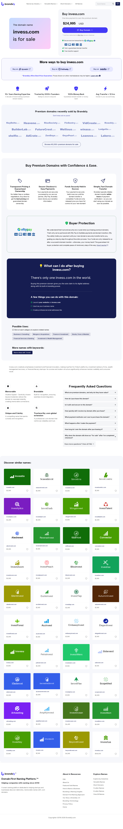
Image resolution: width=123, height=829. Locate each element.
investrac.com (99, 575)
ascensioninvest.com (42, 691)
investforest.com (11, 633)
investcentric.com (100, 487)
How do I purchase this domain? (77, 398)
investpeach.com (41, 575)
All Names (78, 4)
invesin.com (39, 750)
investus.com (99, 750)
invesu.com (9, 662)
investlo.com (10, 487)
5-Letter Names (98, 788)
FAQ (64, 779)
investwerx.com (70, 663)
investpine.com (70, 692)
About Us (66, 782)
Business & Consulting (21, 334)
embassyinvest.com (71, 633)
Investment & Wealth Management (50, 338)
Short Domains (65, 4)
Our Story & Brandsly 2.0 (71, 798)
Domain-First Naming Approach (74, 795)
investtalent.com (100, 517)
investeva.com (70, 487)
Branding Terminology (70, 801)
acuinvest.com (40, 633)
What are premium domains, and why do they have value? (86, 392)
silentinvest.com (11, 604)
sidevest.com (99, 662)
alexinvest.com (11, 546)
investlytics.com (11, 517)
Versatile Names (50, 4)
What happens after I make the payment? (80, 423)
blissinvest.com (70, 575)
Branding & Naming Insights (72, 791)
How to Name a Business (71, 788)
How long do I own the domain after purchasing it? (84, 429)
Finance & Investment (60, 334)
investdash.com (41, 517)
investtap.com (69, 604)
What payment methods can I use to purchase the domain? (87, 417)
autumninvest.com (100, 604)
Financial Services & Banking (24, 338)
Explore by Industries (100, 779)
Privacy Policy (68, 804)
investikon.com (99, 721)
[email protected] (68, 310)
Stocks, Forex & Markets (80, 334)
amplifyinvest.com (41, 721)
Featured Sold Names (70, 785)
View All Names (98, 794)
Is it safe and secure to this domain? (78, 405)
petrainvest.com (41, 663)
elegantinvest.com (100, 633)
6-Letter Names (98, 791)
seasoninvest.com (41, 487)
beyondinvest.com (71, 750)
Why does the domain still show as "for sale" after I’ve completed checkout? (89, 437)
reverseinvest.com (42, 546)
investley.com (10, 750)
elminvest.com (10, 692)
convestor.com (99, 546)
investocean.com (70, 721)
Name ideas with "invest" (22, 352)
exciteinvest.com (41, 604)
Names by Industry (33, 4)
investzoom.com (11, 575)
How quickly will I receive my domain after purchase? (85, 411)
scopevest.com (100, 692)
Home (65, 807)
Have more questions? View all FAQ (78, 444)
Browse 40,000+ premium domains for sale (61, 144)
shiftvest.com (69, 546)
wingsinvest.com (70, 517)
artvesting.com (11, 721)
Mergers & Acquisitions (41, 334)
